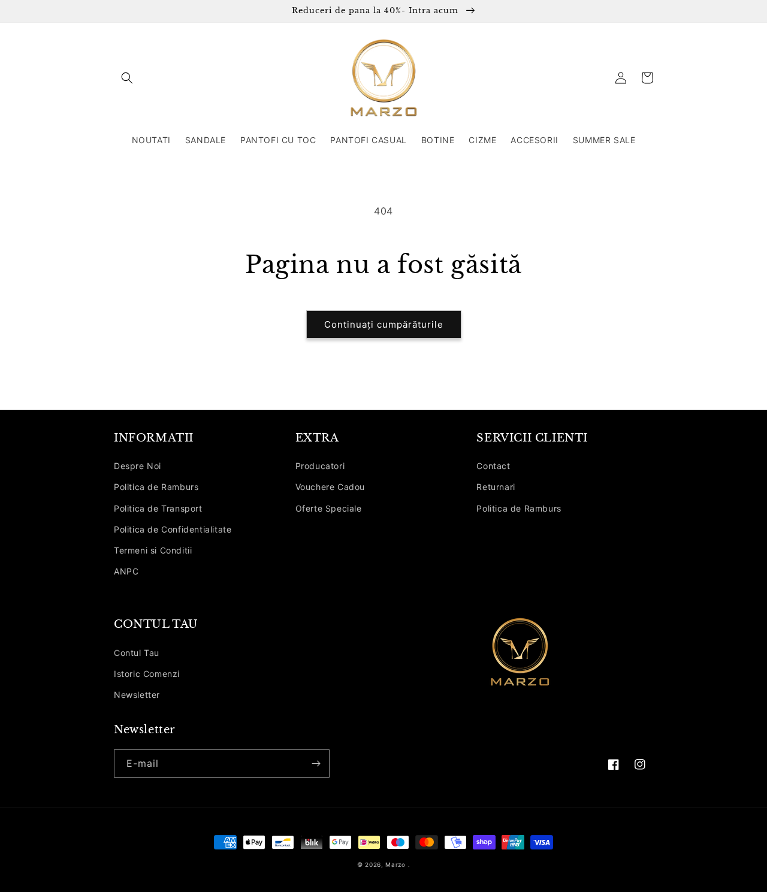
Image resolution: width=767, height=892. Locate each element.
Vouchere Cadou (330, 487)
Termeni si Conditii (153, 550)
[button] (127, 78)
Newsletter (137, 695)
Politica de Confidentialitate (172, 529)
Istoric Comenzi (147, 674)
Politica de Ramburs (156, 487)
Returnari (495, 487)
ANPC (126, 571)
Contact (493, 466)
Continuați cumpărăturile (383, 324)
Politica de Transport (158, 508)
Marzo (395, 864)
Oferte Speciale (328, 508)
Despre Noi (137, 466)
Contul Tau (136, 653)
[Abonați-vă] (316, 763)
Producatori (320, 466)
